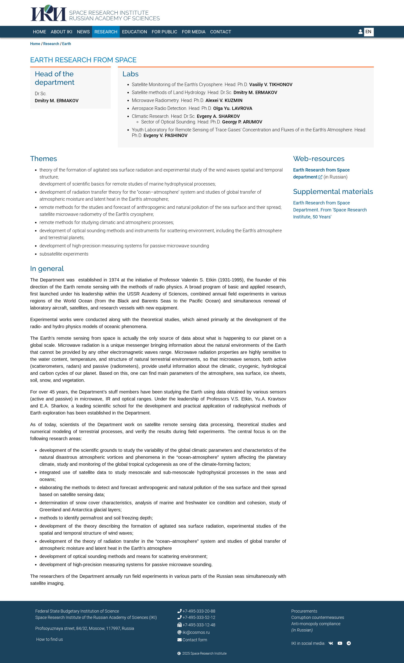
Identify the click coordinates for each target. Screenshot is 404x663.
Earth (66, 44)
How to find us (49, 639)
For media (194, 32)
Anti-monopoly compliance (315, 623)
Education (134, 32)
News (83, 32)
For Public (164, 32)
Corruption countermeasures (317, 617)
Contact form (195, 639)
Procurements (304, 611)
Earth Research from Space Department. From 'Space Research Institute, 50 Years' (330, 210)
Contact (220, 32)
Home (39, 32)
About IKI (61, 32)
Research (105, 32)
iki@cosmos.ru (196, 632)
